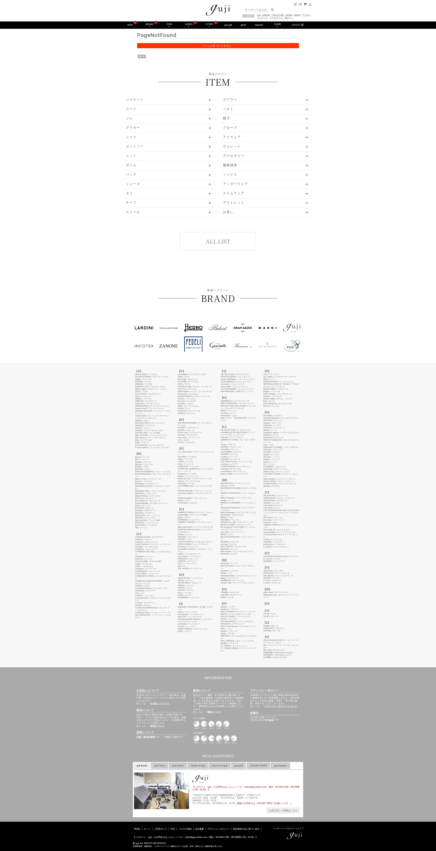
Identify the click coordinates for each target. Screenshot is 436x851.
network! (259, 25)
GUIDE (277, 24)
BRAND (149, 24)
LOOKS (189, 24)
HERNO (289, 15)
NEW (130, 25)
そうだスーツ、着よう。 (281, 18)
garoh (243, 25)
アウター (306, 15)
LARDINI (266, 15)
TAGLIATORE (277, 15)
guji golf (228, 25)
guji (259, 15)
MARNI (297, 15)
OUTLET (296, 25)
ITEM (169, 24)
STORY (209, 24)
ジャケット (262, 18)
